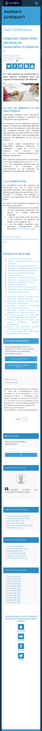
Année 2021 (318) (14, 588)
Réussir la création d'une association (22, 287)
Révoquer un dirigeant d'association (22, 266)
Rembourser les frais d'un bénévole (21, 271)
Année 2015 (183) (14, 602)
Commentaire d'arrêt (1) (17, 558)
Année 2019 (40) (13, 593)
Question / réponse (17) (16, 556)
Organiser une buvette (16, 285)
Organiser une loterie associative (21, 278)
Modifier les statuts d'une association (22, 289)
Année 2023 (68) (13, 584)
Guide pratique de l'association (19, 259)
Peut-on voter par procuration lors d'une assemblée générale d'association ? (23, 322)
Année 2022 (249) (14, 586)
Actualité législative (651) (17, 549)
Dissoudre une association (18, 292)
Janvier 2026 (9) (13, 577)
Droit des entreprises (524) (18, 516)
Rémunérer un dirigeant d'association (22, 268)
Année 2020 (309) (14, 591)
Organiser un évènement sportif (20, 282)
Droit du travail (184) (15, 523)
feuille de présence (23, 229)
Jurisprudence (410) (15, 551)
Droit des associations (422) (18, 518)
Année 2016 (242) (14, 600)
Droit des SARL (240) (15, 521)
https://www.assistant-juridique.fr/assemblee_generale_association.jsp (20, 239)
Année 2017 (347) (14, 598)
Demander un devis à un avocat (19, 366)
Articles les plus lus (15, 528)
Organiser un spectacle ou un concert (22, 280)
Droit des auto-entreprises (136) (20, 525)
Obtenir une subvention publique (21, 273)
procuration (11, 153)
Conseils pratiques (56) (16, 553)
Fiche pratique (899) (15, 546)
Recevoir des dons (15, 275)
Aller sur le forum (19, 359)
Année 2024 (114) (14, 581)
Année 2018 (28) (13, 595)
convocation (33, 148)
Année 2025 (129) (14, 579)
